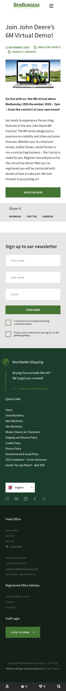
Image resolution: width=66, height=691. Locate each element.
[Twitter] (44, 498)
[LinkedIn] (25, 498)
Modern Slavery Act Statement (23, 432)
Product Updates (24, 52)
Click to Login (20, 632)
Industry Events (49, 47)
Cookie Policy (13, 443)
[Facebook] (35, 498)
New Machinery (14, 421)
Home (9, 410)
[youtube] (16, 498)
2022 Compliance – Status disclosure (26, 459)
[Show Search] (58, 686)
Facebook (15, 216)
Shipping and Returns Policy (21, 437)
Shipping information (33, 388)
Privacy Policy (13, 448)
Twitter (31, 216)
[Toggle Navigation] (51, 6)
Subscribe (33, 310)
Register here (33, 192)
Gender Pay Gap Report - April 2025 (25, 465)
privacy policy (22, 335)
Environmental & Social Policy (22, 454)
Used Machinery (15, 415)
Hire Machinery (14, 426)
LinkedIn (47, 216)
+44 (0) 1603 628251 (16, 557)
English (19, 487)
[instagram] (7, 498)
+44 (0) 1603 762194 (16, 563)
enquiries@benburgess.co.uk (22, 568)
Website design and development (24, 668)
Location (16, 546)
